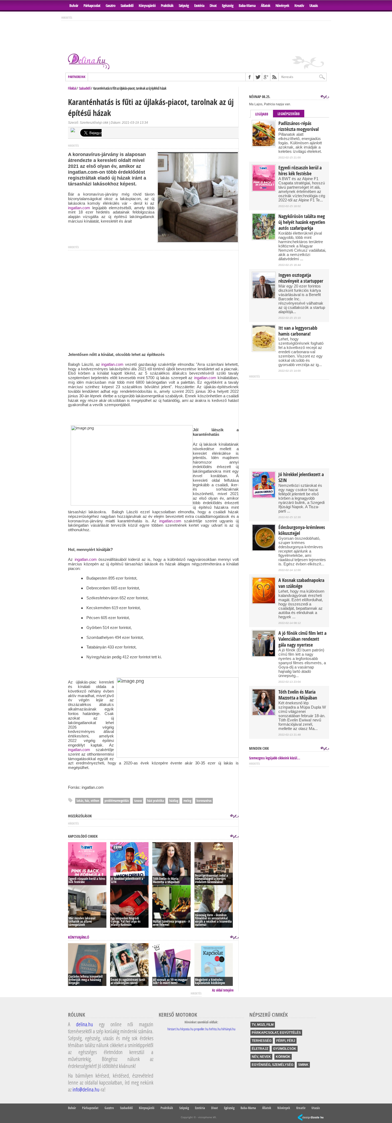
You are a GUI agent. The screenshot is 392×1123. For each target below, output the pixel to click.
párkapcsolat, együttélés (276, 1033)
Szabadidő (127, 5)
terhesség (261, 1041)
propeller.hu (201, 1029)
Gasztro (110, 5)
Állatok (265, 5)
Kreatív (299, 5)
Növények (282, 5)
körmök (283, 1057)
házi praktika (155, 800)
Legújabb (261, 114)
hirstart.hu (173, 1029)
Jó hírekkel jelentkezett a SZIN (301, 477)
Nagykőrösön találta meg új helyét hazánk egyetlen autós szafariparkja (301, 222)
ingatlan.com (79, 208)
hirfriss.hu (215, 1029)
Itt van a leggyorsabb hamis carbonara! (297, 331)
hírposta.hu (187, 1029)
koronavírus (204, 800)
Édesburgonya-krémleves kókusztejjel (301, 530)
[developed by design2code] (310, 1118)
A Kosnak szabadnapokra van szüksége (301, 583)
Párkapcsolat (91, 5)
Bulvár (73, 5)
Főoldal (72, 88)
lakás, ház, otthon (88, 800)
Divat (213, 5)
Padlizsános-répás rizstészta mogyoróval (298, 126)
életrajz (260, 1049)
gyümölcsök (284, 1049)
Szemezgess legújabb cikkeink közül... (274, 758)
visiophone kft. (207, 1117)
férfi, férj (285, 1041)
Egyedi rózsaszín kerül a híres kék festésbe (300, 171)
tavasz (138, 800)
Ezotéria (199, 5)
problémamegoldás (117, 800)
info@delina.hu (86, 1089)
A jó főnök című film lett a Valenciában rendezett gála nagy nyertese (302, 639)
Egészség (227, 5)
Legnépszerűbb (289, 113)
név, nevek (261, 1057)
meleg (187, 800)
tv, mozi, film (263, 1025)
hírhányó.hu (228, 1029)
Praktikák (167, 5)
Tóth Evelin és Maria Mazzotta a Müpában (297, 695)
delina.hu (84, 1024)
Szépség (184, 5)
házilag (173, 800)
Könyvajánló (147, 5)
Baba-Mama (247, 5)
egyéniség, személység (272, 1065)
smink (303, 1065)
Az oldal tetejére (223, 990)
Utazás (313, 5)
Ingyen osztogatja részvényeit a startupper (300, 278)
